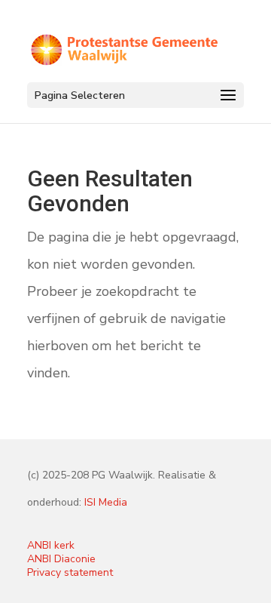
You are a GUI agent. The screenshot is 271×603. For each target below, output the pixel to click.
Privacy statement (70, 572)
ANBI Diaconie (61, 559)
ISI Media (105, 502)
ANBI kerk (51, 545)
